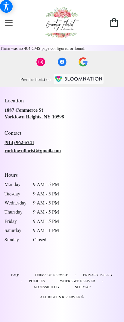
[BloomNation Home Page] (79, 79)
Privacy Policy (98, 274)
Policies (37, 280)
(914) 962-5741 (19, 142)
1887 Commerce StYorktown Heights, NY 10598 (34, 113)
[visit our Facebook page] (62, 61)
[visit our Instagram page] (40, 61)
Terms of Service (51, 274)
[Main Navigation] (8, 23)
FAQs (15, 274)
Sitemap (83, 286)
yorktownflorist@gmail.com (33, 150)
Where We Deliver (77, 280)
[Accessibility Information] (6, 6)
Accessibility (46, 286)
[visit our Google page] (83, 61)
